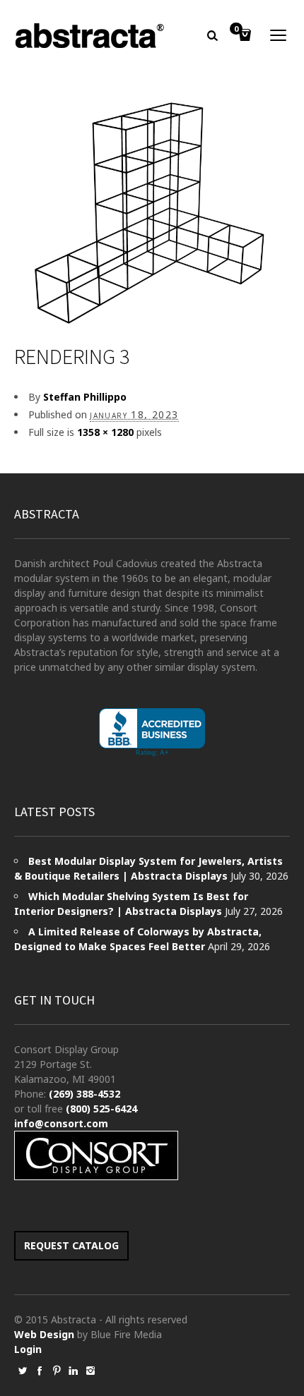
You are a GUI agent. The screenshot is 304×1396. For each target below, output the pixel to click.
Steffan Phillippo (85, 396)
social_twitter (22, 1370)
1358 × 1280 (105, 432)
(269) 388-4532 (84, 1093)
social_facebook (39, 1370)
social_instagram (90, 1370)
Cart (236, 29)
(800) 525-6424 (101, 1108)
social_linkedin (73, 1370)
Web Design (44, 1334)
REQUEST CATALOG (71, 1245)
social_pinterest (56, 1370)
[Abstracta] (90, 35)
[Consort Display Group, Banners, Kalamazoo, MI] (152, 732)
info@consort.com (61, 1123)
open (278, 35)
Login (28, 1349)
